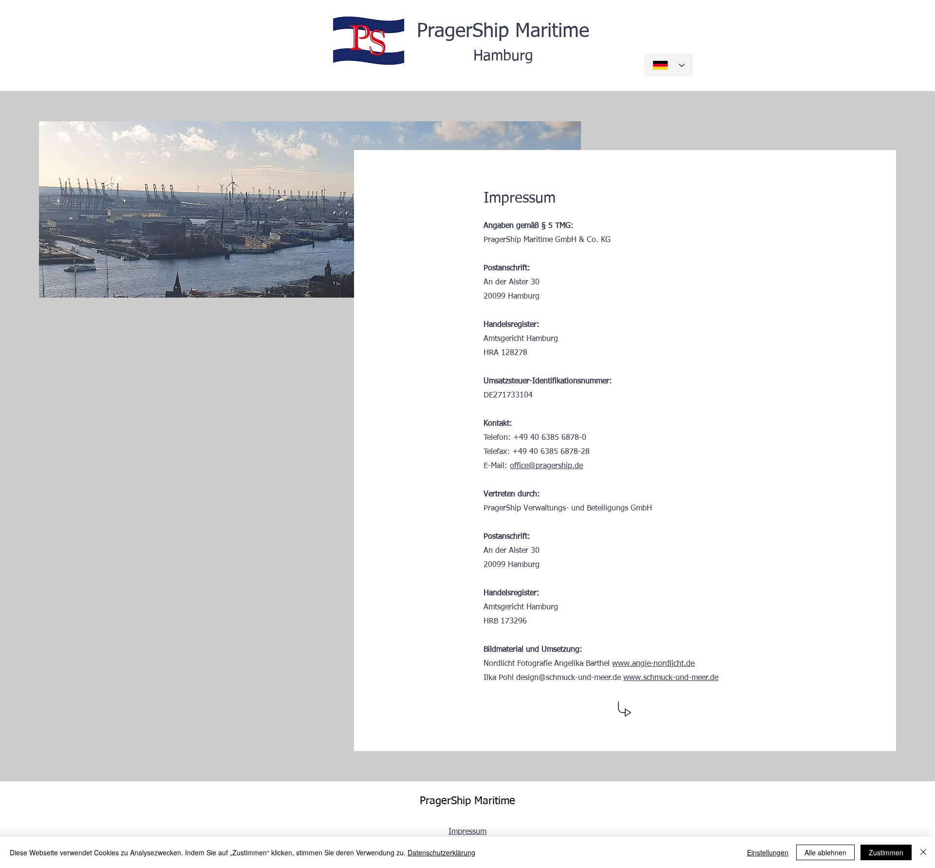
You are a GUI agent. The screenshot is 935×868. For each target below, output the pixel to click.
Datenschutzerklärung (441, 852)
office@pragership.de (546, 466)
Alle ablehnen (825, 852)
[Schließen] (923, 852)
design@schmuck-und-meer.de (568, 678)
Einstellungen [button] (767, 852)
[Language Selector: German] (668, 65)
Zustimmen (886, 852)
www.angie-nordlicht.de (653, 664)
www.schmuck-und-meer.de (670, 678)
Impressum (467, 832)
